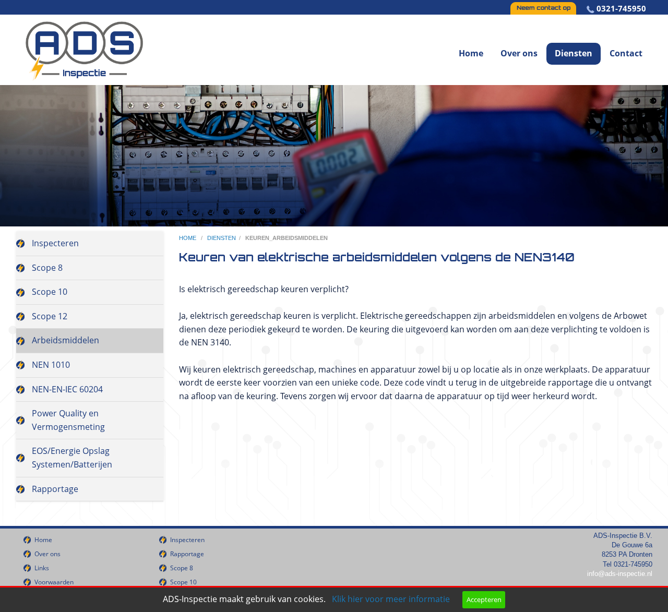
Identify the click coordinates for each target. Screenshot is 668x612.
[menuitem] (471, 41)
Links (41, 567)
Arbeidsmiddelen (65, 340)
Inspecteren (55, 243)
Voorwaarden (54, 582)
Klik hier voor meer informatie (391, 599)
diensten (221, 238)
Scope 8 (47, 267)
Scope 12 (49, 316)
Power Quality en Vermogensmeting (68, 420)
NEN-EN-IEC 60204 (67, 389)
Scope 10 (49, 291)
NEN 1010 (51, 364)
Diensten (573, 53)
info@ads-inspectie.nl (619, 574)
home (188, 238)
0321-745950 (621, 8)
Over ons (519, 53)
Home (471, 53)
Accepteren (484, 599)
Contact (626, 53)
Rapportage (55, 489)
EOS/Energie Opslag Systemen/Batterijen (72, 457)
